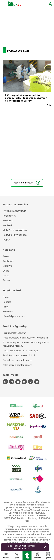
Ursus (6, 275)
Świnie (6, 280)
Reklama (8, 220)
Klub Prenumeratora (15, 230)
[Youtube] (18, 381)
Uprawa (7, 266)
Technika (8, 261)
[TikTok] (30, 381)
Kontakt (7, 225)
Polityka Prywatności (15, 235)
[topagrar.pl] (14, 3)
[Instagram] (11, 381)
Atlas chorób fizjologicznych (17, 364)
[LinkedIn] (36, 381)
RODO (6, 239)
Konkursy (8, 311)
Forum (6, 297)
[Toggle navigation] (4, 3)
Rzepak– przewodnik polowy (18, 360)
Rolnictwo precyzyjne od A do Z (19, 355)
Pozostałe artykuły (23, 182)
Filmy (5, 306)
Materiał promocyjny (14, 316)
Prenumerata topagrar (14, 332)
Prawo (6, 256)
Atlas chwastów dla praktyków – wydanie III (25, 337)
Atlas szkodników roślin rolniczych (20, 350)
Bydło (6, 270)
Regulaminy (9, 215)
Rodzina (7, 301)
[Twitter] (24, 381)
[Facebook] (5, 381)
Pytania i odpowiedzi (14, 211)
